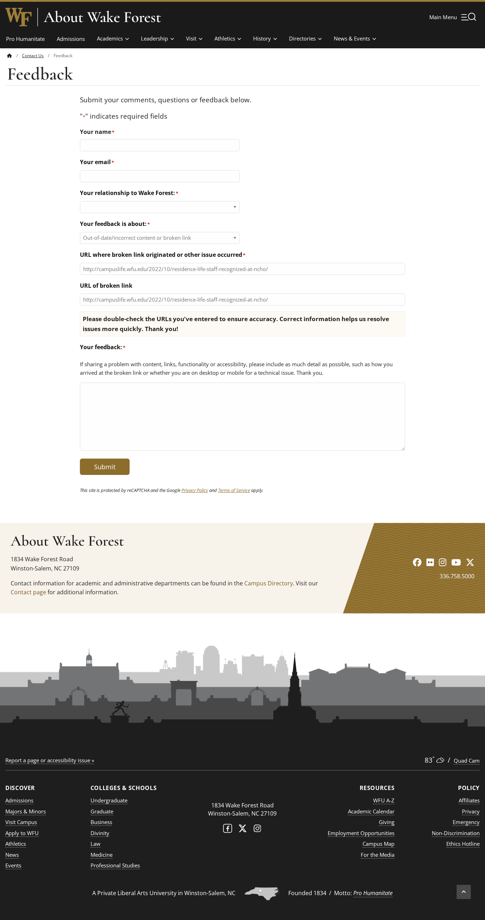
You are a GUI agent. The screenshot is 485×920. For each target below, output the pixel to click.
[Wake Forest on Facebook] (228, 830)
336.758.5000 (457, 576)
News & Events (352, 38)
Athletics (224, 38)
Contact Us (33, 56)
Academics (110, 38)
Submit (104, 466)
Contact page (28, 592)
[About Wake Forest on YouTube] (456, 562)
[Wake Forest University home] (18, 17)
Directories (302, 38)
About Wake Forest (102, 17)
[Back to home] (9, 56)
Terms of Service (234, 490)
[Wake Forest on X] (242, 830)
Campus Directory (268, 583)
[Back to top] (464, 892)
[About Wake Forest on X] (470, 562)
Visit (191, 38)
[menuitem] (14, 55)
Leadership (154, 38)
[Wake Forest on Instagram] (257, 830)
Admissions (71, 38)
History (262, 38)
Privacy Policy (194, 490)
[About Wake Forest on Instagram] (442, 562)
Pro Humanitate (25, 38)
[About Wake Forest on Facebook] (417, 562)
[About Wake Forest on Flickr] (430, 562)
